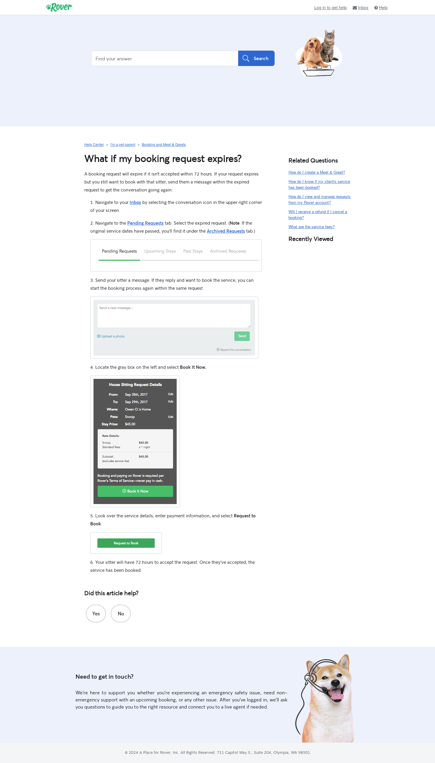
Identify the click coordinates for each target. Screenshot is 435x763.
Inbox (363, 7)
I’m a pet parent (122, 144)
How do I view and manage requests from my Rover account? (320, 199)
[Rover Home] (59, 7)
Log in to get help (330, 7)
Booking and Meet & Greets (164, 144)
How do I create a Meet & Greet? (317, 172)
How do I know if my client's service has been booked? (319, 184)
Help (383, 7)
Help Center (94, 144)
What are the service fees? (312, 226)
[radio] (96, 613)
